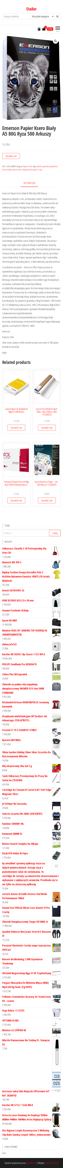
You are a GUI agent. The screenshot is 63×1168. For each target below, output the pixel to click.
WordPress (31, 1163)
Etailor (31, 9)
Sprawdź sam (11, 156)
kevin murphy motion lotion (12, 169)
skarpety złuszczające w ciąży (32, 169)
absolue (39, 166)
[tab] (31, 183)
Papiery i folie (28, 166)
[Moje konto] (39, 29)
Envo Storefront (51, 1163)
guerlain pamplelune (50, 166)
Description (29, 183)
